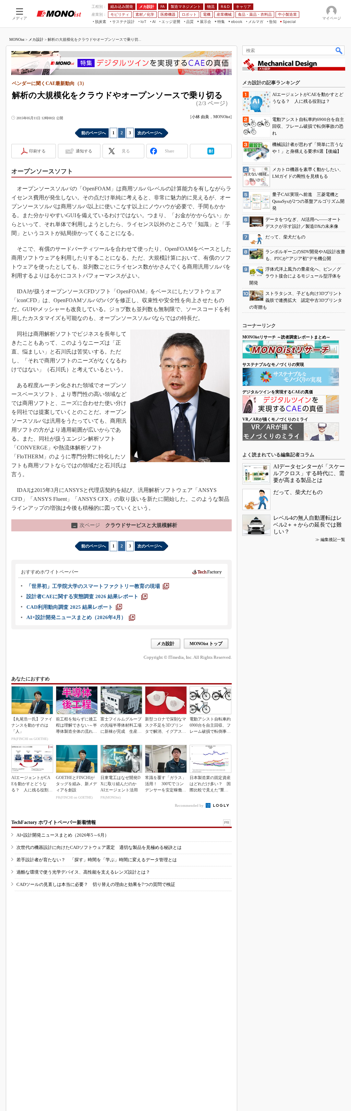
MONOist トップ (206, 643)
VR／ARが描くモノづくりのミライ (275, 419)
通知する (84, 151)
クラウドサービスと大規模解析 (124, 525)
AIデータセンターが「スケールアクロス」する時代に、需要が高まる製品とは (309, 473)
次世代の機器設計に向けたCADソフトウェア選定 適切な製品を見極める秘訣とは (99, 847)
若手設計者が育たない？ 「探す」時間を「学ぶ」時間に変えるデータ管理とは (96, 859)
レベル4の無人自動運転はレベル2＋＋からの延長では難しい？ (307, 524)
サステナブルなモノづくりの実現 (273, 364)
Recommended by (190, 805)
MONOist (16, 39)
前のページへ (93, 133)
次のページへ (149, 133)
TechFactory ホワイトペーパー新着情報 (53, 822)
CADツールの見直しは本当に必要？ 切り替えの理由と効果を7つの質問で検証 (95, 884)
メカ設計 (36, 39)
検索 (339, 50)
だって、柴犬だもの (298, 492)
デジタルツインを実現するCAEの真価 (277, 392)
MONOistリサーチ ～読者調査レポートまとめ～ (286, 337)
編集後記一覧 (332, 539)
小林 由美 (200, 116)
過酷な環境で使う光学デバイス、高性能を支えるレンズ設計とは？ (83, 872)
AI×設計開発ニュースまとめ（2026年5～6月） (62, 835)
